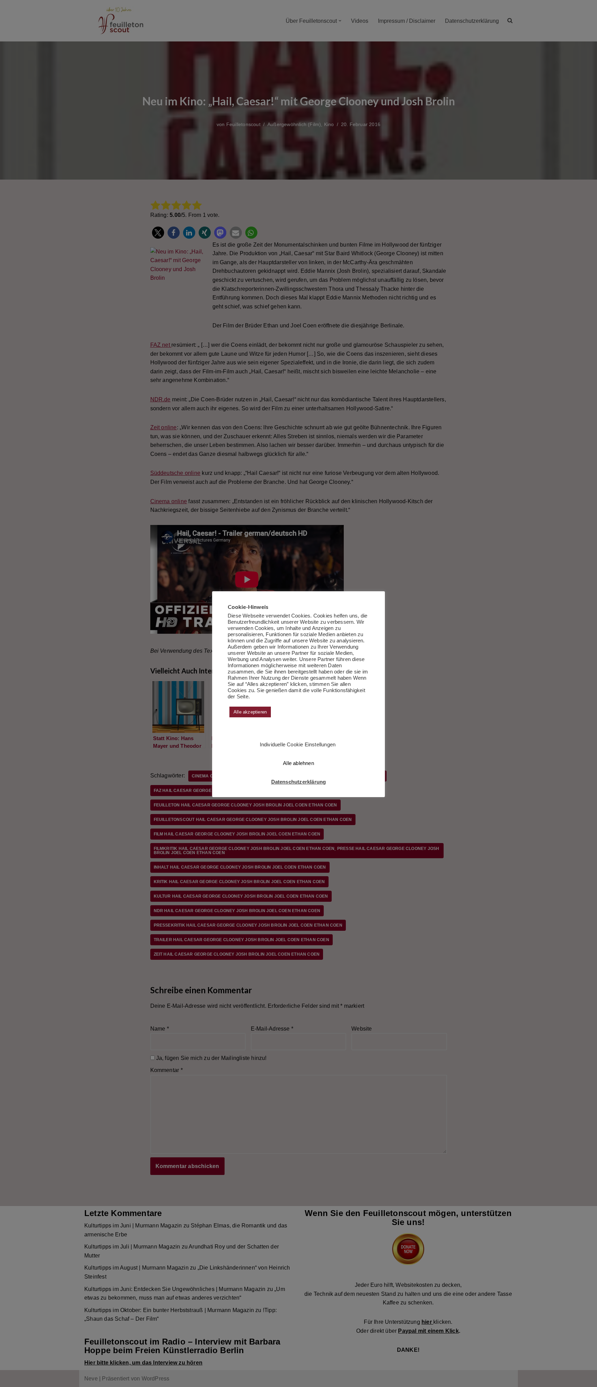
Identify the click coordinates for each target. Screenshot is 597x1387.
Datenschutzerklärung (298, 782)
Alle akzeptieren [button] (250, 712)
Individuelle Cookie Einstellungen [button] (298, 744)
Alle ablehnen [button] (298, 763)
